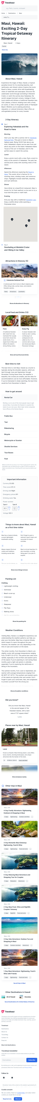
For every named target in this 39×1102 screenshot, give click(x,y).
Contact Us (4, 1037)
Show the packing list (19, 621)
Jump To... (6, 17)
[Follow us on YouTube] (9, 1077)
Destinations (5, 1029)
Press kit (4, 1040)
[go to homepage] (7, 4)
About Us (4, 1031)
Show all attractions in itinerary (19, 303)
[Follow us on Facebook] (15, 1077)
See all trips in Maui (19, 983)
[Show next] (35, 709)
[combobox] (18, 8)
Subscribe (31, 1060)
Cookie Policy (21, 1093)
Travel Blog (4, 1034)
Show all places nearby (19, 777)
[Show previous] (3, 709)
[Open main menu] (36, 2)
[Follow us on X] (12, 1077)
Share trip (5, 50)
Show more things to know (19, 570)
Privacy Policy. (28, 1067)
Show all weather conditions (19, 691)
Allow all (18, 1099)
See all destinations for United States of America (19, 1002)
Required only (7, 1099)
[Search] (33, 8)
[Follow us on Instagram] (7, 1077)
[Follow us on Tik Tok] (3, 1077)
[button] (18, 127)
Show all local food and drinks (19, 355)
